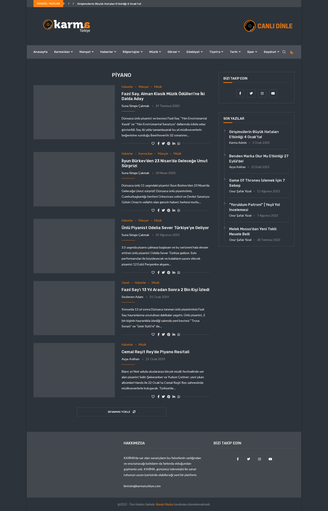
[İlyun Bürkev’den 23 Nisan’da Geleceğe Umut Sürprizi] (74, 179)
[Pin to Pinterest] (168, 143)
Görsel (172, 51)
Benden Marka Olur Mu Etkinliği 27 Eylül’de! (259, 158)
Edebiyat (193, 51)
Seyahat (270, 51)
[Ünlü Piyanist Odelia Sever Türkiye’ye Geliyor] (74, 246)
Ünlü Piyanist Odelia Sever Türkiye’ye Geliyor (165, 227)
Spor (250, 51)
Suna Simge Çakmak (135, 106)
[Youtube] (273, 93)
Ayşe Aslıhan (130, 359)
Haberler (106, 51)
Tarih (234, 51)
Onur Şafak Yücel (240, 191)
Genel (125, 282)
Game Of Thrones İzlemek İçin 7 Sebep (257, 182)
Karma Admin (238, 142)
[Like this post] (153, 143)
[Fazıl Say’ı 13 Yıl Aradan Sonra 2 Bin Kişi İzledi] (74, 308)
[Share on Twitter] (163, 143)
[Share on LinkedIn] (173, 143)
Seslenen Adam (132, 297)
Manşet (85, 51)
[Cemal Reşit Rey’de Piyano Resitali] (74, 370)
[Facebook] (240, 93)
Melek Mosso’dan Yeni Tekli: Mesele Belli (253, 231)
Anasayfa (40, 51)
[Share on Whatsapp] (178, 143)
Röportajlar (131, 51)
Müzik (153, 51)
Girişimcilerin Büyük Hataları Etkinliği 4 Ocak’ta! (109, 3)
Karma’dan (62, 51)
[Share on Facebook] (159, 143)
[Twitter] (251, 93)
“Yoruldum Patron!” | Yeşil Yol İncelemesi (254, 207)
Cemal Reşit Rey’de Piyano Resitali (155, 351)
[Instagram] (262, 93)
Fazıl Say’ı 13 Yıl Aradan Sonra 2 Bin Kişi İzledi (166, 289)
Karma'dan (145, 153)
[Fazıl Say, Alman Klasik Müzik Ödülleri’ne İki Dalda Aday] (74, 112)
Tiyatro (214, 51)
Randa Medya (164, 504)
